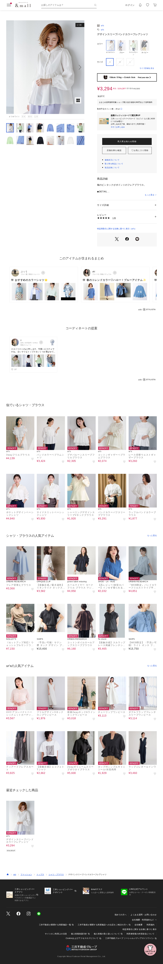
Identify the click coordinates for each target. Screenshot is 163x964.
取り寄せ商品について (114, 164)
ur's (102, 25)
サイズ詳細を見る (147, 68)
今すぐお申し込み (118, 127)
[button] (45, 67)
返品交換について (112, 167)
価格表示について (112, 160)
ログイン (130, 5)
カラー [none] (100, 44)
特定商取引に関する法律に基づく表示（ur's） (116, 229)
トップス (40, 874)
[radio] (110, 48)
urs (14, 874)
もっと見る (149, 195)
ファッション (26, 874)
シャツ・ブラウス (56, 874)
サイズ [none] (100, 62)
